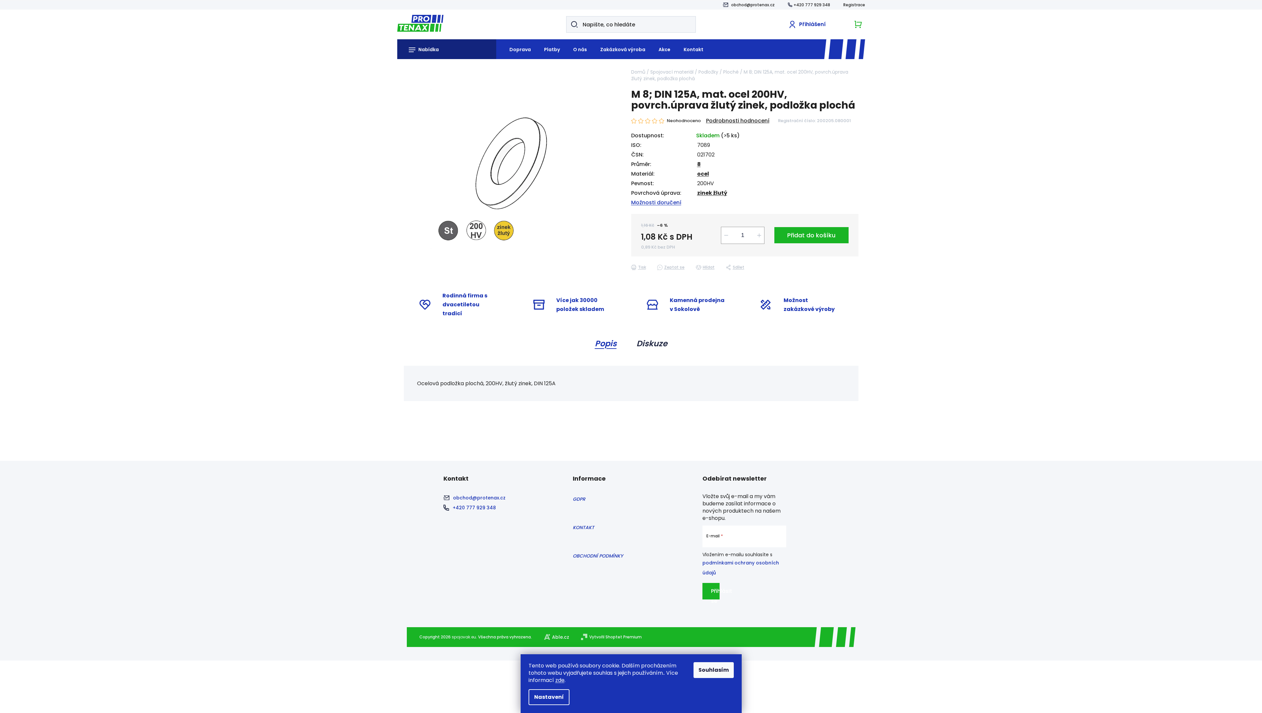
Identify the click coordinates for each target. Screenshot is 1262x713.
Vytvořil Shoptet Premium (615, 637)
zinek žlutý (712, 193)
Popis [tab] (606, 343)
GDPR (579, 499)
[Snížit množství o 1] (726, 235)
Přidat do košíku (811, 235)
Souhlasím (713, 670)
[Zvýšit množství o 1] (759, 235)
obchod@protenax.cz (753, 5)
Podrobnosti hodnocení (737, 120)
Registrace (854, 5)
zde (560, 680)
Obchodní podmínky (598, 556)
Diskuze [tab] (651, 343)
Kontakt (583, 527)
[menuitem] (516, 49)
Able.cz (560, 637)
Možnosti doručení (656, 202)
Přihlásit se (715, 593)
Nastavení (549, 697)
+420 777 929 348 (811, 5)
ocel (703, 174)
